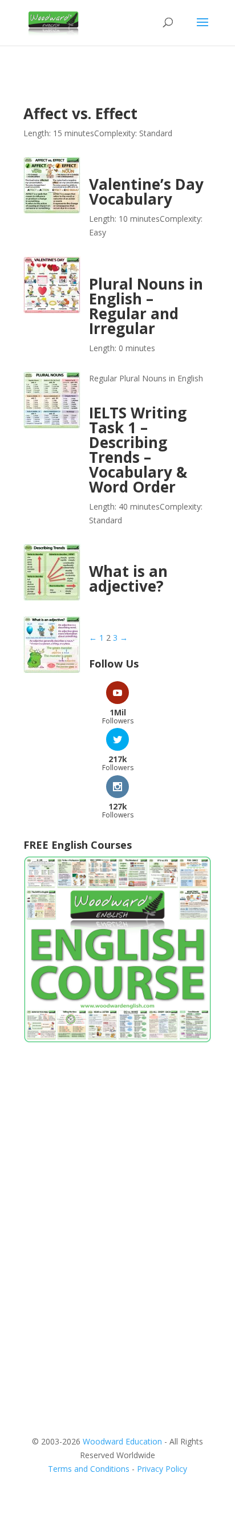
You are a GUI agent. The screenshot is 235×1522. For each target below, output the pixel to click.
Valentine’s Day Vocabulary (146, 191)
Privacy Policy (162, 1468)
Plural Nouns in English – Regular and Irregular (146, 306)
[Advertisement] (117, 1181)
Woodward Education (122, 1441)
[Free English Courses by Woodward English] (117, 1040)
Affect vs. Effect (80, 113)
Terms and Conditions (88, 1468)
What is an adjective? (128, 578)
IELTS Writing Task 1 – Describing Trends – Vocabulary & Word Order (138, 449)
